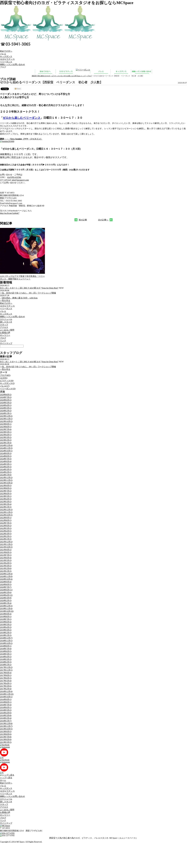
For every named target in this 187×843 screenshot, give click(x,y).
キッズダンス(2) (7, 383)
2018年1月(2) (5, 665)
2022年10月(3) (6, 515)
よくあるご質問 (7, 330)
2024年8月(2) (5, 456)
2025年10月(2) (6, 421)
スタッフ (4, 325)
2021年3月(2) (5, 566)
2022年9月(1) (5, 518)
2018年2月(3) (5, 662)
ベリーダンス (6, 62)
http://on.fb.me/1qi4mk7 (9, 213)
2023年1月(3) (5, 507)
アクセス (4, 327)
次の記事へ (103, 220)
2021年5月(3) (5, 560)
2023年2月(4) (5, 504)
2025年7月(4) (5, 429)
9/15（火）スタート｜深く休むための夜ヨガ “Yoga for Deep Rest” (29, 288)
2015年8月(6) (5, 734)
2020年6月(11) (6, 590)
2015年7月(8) (5, 737)
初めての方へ (6, 51)
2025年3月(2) (5, 437)
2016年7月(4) (5, 705)
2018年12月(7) (6, 638)
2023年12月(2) (6, 477)
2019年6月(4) (5, 622)
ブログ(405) (5, 375)
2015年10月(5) (6, 729)
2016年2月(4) (5, 718)
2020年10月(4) (6, 579)
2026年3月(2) (5, 408)
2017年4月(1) (5, 683)
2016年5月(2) (5, 710)
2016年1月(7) (5, 721)
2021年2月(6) (5, 568)
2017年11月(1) (6, 670)
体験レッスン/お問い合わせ (12, 64)
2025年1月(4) (5, 443)
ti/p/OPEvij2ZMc (14, 177)
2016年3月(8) (5, 715)
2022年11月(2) (6, 512)
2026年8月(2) (5, 395)
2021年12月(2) (6, 542)
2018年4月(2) (5, 657)
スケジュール (6, 319)
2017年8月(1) (5, 675)
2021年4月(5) (5, 563)
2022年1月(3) (5, 539)
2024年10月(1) (6, 451)
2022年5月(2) (5, 528)
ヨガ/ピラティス (7, 59)
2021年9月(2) (5, 550)
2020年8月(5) (5, 584)
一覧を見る (5, 300)
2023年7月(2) (5, 491)
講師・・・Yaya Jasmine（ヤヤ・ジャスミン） (21, 139)
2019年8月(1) (5, 616)
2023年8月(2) (5, 488)
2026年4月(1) (5, 405)
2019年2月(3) (5, 633)
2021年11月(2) (6, 544)
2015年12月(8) (6, 723)
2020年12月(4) (6, 574)
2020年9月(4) (5, 582)
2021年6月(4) (5, 558)
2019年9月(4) (5, 614)
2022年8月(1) (5, 520)
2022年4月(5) (5, 531)
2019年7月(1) (5, 619)
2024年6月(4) (5, 461)
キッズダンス (6, 56)
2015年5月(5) (5, 742)
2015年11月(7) (6, 726)
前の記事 (83, 220)
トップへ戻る (6, 778)
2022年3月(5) (5, 534)
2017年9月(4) (5, 673)
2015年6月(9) (5, 739)
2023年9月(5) (5, 485)
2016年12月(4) (6, 691)
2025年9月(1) (5, 424)
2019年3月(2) (5, 630)
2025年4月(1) (5, 435)
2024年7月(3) (5, 459)
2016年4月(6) (5, 713)
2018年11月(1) (6, 641)
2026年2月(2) (5, 411)
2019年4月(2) (5, 627)
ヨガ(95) (3, 378)
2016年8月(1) (5, 702)
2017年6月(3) (5, 678)
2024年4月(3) (5, 467)
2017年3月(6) (5, 686)
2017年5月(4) (5, 681)
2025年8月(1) (5, 427)
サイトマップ (6, 343)
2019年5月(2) (5, 624)
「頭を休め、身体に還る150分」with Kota (19, 298)
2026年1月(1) (5, 413)
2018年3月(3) (5, 659)
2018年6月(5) (5, 651)
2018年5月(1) (5, 654)
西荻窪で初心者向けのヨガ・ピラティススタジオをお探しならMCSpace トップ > (59, 76)
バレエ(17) (4, 386)
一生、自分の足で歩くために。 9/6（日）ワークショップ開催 (28, 293)
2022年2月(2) (5, 536)
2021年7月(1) (5, 555)
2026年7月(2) (5, 397)
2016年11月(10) (6, 694)
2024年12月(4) (6, 445)
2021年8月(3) (5, 552)
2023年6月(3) (5, 493)
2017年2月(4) (5, 689)
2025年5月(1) (5, 432)
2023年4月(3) (5, 499)
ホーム (3, 780)
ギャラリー (5, 335)
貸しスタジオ (6, 322)
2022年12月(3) (6, 510)
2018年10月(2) (6, 643)
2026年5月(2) (5, 403)
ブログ (89, 76)
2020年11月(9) (6, 576)
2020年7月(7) (5, 587)
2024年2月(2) (5, 472)
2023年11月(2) (6, 480)
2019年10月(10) (6, 611)
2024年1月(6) (5, 475)
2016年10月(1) (6, 697)
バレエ (3, 54)
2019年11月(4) (6, 608)
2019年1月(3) (5, 635)
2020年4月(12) (6, 595)
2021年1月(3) (5, 571)
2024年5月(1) (5, 464)
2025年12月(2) (6, 416)
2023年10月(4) (6, 483)
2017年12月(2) (6, 667)
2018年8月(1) (5, 646)
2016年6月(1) (5, 707)
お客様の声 (5, 333)
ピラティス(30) (6, 381)
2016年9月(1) (5, 699)
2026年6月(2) (5, 400)
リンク (3, 341)
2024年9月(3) (5, 453)
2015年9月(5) (5, 731)
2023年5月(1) (5, 496)
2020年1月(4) (5, 603)
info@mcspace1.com (20, 180)
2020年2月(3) (5, 600)
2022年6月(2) (5, 526)
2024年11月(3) (6, 448)
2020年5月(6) (5, 592)
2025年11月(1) (6, 419)
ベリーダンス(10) (8, 389)
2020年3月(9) (5, 598)
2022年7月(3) (5, 523)
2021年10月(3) (6, 547)
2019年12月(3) (6, 606)
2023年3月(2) (5, 502)
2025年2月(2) (5, 440)
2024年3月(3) (5, 469)
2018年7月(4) (5, 649)
